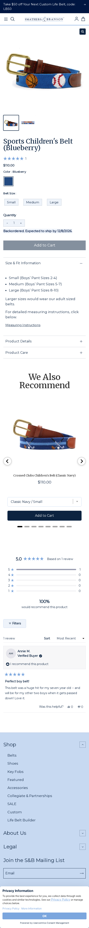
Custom (14, 812)
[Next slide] (81, 461)
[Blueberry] (8, 181)
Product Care (16, 353)
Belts (12, 755)
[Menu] (5, 19)
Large (54, 202)
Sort (47, 638)
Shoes (12, 763)
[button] (14, 158)
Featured (15, 780)
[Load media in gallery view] (11, 123)
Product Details (18, 341)
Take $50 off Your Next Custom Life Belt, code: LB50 (39, 6)
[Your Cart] (83, 19)
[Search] (12, 19)
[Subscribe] (82, 873)
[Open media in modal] (82, 31)
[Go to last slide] (7, 461)
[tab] (19, 526)
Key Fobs (15, 772)
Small (11, 202)
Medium (32, 202)
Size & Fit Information (23, 263)
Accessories (17, 788)
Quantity (9, 215)
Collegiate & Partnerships (29, 796)
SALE (11, 804)
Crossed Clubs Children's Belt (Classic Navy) (44, 475)
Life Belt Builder (21, 820)
